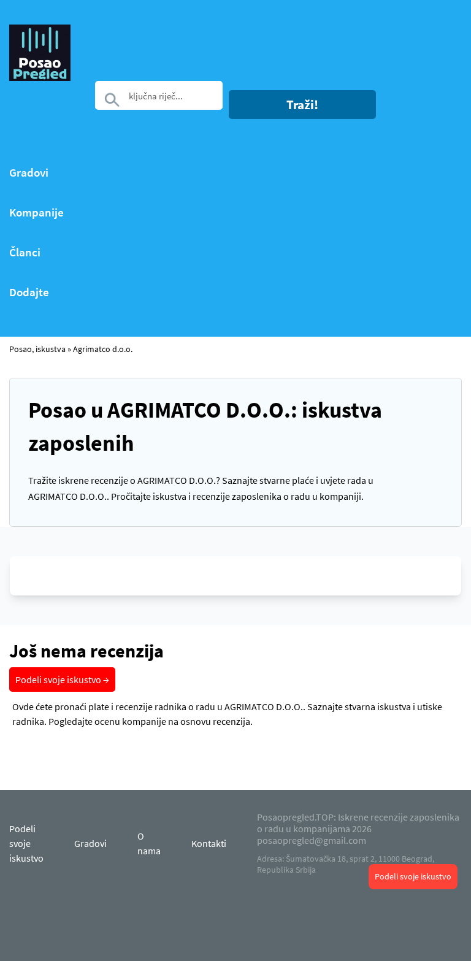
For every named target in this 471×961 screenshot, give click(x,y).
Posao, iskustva (37, 348)
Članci (24, 252)
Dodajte (29, 292)
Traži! (302, 104)
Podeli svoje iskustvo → (62, 679)
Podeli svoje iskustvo (413, 876)
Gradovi (28, 173)
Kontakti (208, 843)
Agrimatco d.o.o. (102, 348)
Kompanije (36, 212)
